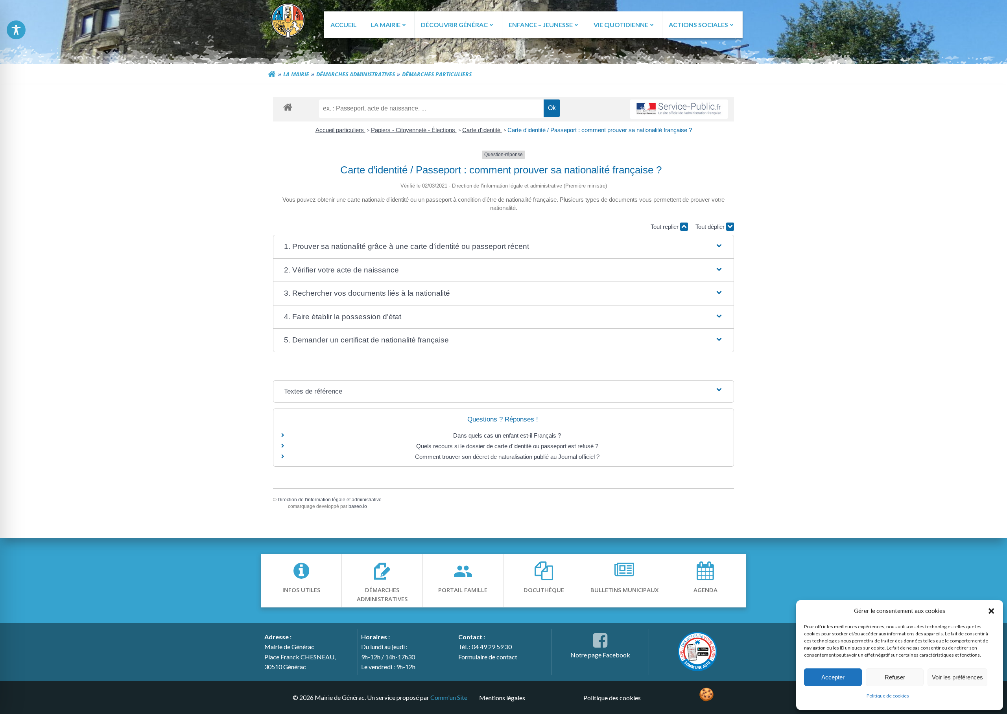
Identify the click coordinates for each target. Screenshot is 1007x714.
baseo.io (358, 506)
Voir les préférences (957, 677)
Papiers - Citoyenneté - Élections (414, 130)
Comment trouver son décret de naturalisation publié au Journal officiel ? (507, 456)
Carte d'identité (482, 130)
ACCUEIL (343, 24)
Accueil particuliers (340, 130)
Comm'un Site (448, 697)
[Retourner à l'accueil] (271, 74)
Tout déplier (710, 226)
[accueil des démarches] (288, 106)
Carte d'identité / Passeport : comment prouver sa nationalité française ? (599, 130)
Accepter (833, 677)
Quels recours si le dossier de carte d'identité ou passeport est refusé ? (507, 446)
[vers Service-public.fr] (679, 109)
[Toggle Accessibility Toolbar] (16, 30)
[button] (991, 611)
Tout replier (665, 226)
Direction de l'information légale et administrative (330, 499)
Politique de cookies (888, 696)
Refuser (895, 677)
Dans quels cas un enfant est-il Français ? (507, 435)
